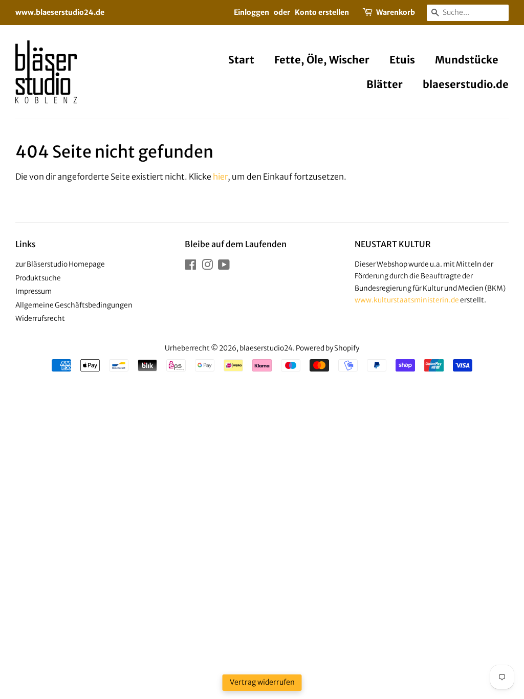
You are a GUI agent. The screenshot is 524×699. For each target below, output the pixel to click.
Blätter (384, 84)
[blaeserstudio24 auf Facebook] (190, 267)
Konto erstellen (322, 12)
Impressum (33, 291)
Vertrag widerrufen (262, 682)
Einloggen (251, 12)
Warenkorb (395, 12)
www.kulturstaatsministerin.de (407, 300)
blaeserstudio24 (266, 348)
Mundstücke (466, 59)
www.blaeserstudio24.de (59, 12)
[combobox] (468, 13)
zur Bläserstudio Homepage (60, 264)
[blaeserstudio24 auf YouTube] (224, 267)
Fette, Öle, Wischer (321, 59)
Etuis (402, 59)
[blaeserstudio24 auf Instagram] (207, 267)
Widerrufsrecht (40, 318)
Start (241, 59)
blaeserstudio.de (466, 84)
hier (220, 176)
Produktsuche (38, 278)
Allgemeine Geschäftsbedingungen (74, 305)
